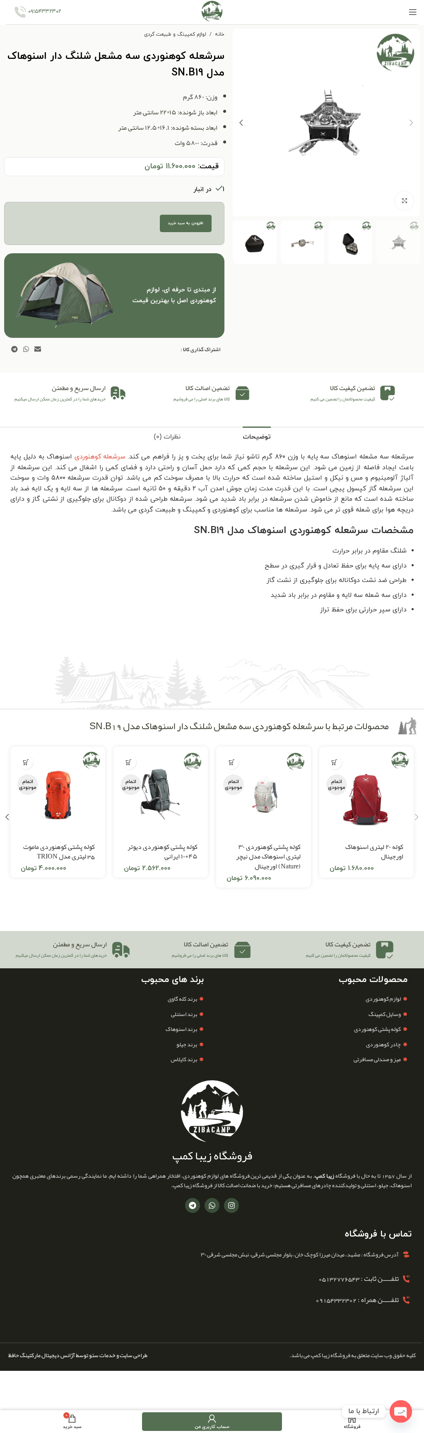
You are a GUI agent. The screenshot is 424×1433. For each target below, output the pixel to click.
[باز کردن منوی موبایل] (412, 12)
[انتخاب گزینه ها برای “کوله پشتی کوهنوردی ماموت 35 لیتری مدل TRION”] (26, 762)
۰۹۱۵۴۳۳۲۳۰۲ (44, 11)
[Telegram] (192, 1205)
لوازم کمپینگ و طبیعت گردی (175, 34)
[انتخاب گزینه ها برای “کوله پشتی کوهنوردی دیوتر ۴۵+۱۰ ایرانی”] (129, 762)
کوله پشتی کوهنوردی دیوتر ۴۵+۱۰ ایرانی (163, 851)
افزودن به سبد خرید (185, 223)
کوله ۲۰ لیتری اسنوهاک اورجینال (374, 851)
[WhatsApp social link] (25, 349)
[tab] (257, 436)
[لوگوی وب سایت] (212, 11)
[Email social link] (38, 349)
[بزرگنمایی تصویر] (404, 201)
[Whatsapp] (212, 1205)
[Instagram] (231, 1205)
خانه (219, 34)
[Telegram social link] (14, 349)
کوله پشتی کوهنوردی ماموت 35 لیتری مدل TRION (59, 851)
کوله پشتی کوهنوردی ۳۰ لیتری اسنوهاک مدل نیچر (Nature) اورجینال (268, 856)
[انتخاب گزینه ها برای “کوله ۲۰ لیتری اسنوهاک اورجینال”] (335, 762)
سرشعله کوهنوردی (100, 456)
